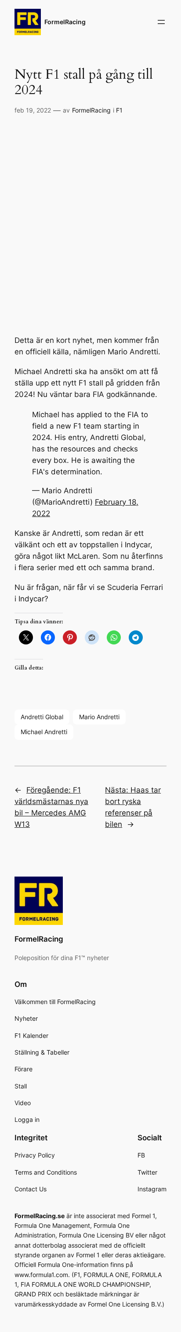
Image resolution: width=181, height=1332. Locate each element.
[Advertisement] (90, 215)
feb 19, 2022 (32, 110)
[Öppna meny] (161, 22)
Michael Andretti (44, 731)
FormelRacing (65, 21)
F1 (119, 110)
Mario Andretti (99, 717)
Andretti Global (42, 717)
